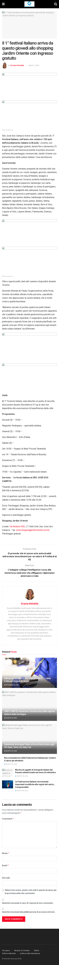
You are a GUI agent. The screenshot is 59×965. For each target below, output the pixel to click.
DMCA (36, 950)
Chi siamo (6, 950)
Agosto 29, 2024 (11, 718)
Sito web (6, 878)
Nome (5, 853)
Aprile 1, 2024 (33, 65)
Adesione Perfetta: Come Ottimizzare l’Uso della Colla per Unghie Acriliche (27, 680)
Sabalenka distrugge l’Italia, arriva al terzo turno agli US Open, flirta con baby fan (29, 746)
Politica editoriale (9, 953)
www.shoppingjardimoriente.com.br (32, 530)
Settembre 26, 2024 (12, 685)
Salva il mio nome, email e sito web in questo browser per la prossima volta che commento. (31, 891)
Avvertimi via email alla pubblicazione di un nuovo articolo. (28, 912)
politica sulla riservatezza (30, 953)
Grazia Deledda (17, 65)
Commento (8, 818)
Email (5, 865)
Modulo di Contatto (22, 950)
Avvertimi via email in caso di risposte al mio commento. (28, 903)
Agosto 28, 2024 (22, 776)
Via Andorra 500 (17, 526)
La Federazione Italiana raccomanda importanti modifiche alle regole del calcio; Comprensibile (34, 784)
